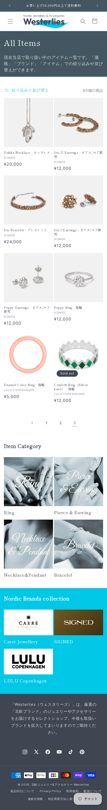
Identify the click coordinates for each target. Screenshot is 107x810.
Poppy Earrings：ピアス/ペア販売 (27, 309)
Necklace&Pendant (25, 575)
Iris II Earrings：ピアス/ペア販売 (78, 154)
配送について (93, 791)
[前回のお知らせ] (9, 5)
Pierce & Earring (72, 512)
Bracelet (63, 575)
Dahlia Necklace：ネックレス (27, 152)
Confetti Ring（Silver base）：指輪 (71, 387)
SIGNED (63, 641)
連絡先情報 (35, 799)
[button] (10, 21)
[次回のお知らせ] (97, 5)
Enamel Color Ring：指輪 (24, 385)
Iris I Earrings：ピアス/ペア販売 (77, 232)
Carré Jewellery (21, 641)
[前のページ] (32, 423)
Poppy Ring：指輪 (68, 307)
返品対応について (22, 791)
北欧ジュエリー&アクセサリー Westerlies (60, 784)
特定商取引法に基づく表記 (66, 799)
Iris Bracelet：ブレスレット (25, 230)
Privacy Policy (50, 791)
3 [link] (74, 422)
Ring (9, 512)
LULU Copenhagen (25, 680)
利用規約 (72, 791)
